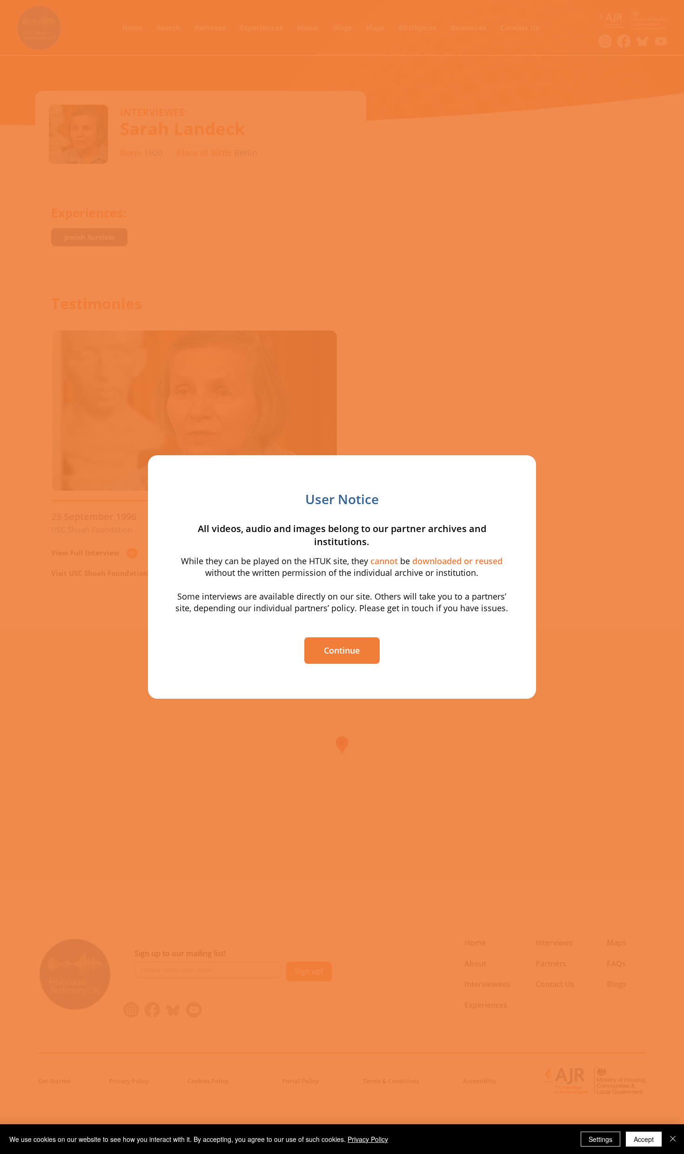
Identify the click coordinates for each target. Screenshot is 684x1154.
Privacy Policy (368, 1139)
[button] (342, 650)
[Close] (672, 1139)
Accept (644, 1139)
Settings (600, 1139)
